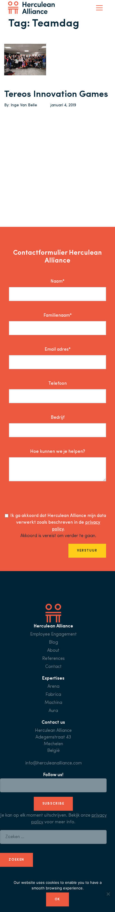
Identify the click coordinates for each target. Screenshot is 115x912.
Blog (53, 642)
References (53, 658)
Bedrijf (57, 417)
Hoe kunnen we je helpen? (57, 451)
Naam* (57, 281)
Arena (53, 686)
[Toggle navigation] (99, 8)
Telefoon (57, 383)
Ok (58, 899)
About (53, 650)
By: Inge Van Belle (20, 105)
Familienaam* (58, 315)
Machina (53, 703)
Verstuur (87, 550)
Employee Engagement (53, 634)
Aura (53, 711)
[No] (108, 894)
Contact (53, 667)
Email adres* (58, 349)
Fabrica (53, 694)
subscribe (53, 803)
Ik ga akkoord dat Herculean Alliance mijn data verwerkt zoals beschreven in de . (58, 522)
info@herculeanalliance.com (53, 763)
